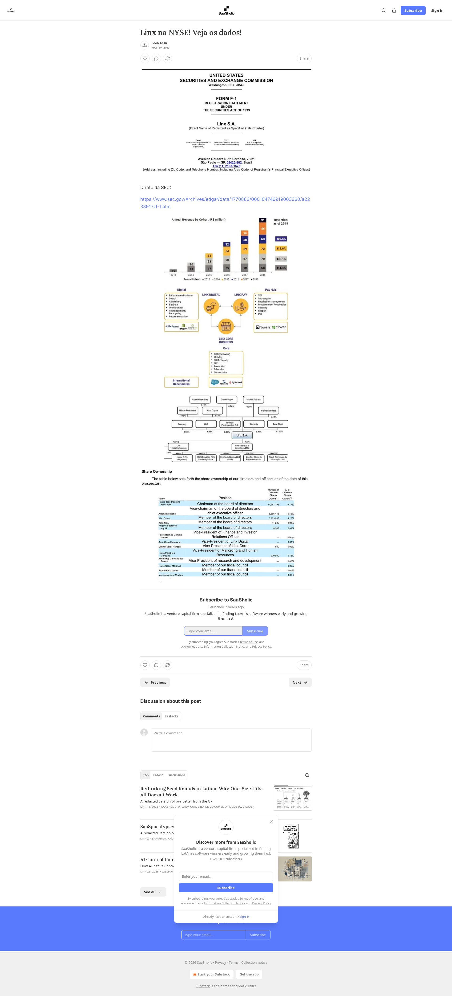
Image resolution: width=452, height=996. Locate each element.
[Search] (383, 10)
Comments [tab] (151, 716)
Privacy (220, 962)
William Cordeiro (191, 806)
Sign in (437, 10)
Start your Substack (214, 974)
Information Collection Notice (224, 903)
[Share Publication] (394, 10)
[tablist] (160, 716)
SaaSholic (159, 43)
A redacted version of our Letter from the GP (176, 801)
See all (150, 891)
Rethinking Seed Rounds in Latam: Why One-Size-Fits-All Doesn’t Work (201, 792)
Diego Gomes (214, 806)
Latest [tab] (158, 775)
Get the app (249, 974)
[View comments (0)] (156, 58)
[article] (226, 801)
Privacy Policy (261, 903)
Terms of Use (249, 898)
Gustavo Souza (243, 806)
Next (297, 682)
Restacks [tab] (171, 716)
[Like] (145, 58)
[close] (271, 821)
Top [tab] (146, 775)
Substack (203, 986)
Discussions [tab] (176, 775)
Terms (233, 962)
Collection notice (254, 962)
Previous (158, 682)
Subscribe (413, 10)
